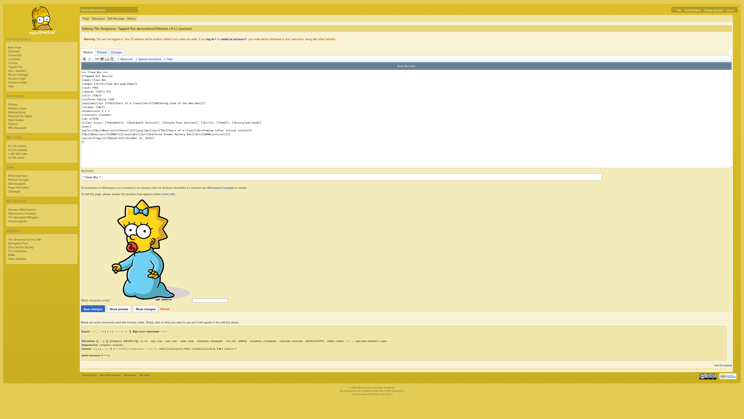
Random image (17, 82)
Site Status (144, 375)
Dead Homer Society (21, 247)
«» (151, 348)
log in (210, 39)
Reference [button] (106, 58)
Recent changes (18, 74)
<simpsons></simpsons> (111, 344)
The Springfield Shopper (23, 217)
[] (103, 341)
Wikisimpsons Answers (22, 213)
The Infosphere (17, 251)
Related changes (18, 180)
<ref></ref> (230, 341)
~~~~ (164, 331)
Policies (12, 104)
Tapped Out (15, 67)
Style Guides (16, 120)
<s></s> (144, 341)
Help (11, 86)
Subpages (14, 191)
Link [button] (96, 58)
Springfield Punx (18, 243)
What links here (17, 176)
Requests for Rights (20, 116)
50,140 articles (17, 146)
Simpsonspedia (17, 221)
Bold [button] (84, 58)
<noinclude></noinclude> (291, 341)
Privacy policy (89, 375)
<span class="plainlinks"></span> (371, 341)
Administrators (17, 112)
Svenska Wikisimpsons (22, 209)
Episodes (13, 51)
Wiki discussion (17, 128)
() (156, 348)
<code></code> (187, 341)
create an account (232, 39)
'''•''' (105, 355)
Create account (713, 10)
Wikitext (88, 52)
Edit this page (116, 18)
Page (86, 18)
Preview (102, 52)
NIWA (11, 255)
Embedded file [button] (101, 58)
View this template (723, 365)
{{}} (97, 341)
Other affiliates (17, 259)
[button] (165, 309)
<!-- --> (349, 341)
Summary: (87, 171)
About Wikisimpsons (110, 375)
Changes (116, 52)
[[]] (107, 341)
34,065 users (16, 157)
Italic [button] (89, 58)
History (131, 18)
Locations (14, 59)
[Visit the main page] (42, 29)
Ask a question (17, 71)
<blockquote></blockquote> (209, 341)
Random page (17, 78)
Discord (12, 124)
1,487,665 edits (17, 154)
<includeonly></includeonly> (263, 341)
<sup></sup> (156, 341)
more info (168, 194)
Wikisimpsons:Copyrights (220, 188)
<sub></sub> (171, 341)
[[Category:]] (116, 341)
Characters (15, 55)
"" (154, 348)
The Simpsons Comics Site (24, 239)
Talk (678, 10)
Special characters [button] (149, 59)
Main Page (14, 47)
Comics (12, 63)
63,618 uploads (17, 150)
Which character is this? (96, 300)
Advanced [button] (126, 59)
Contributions (692, 10)
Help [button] (169, 59)
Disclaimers (130, 375)
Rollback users (17, 108)
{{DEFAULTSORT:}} (314, 341)
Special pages (16, 183)
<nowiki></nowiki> (335, 341)
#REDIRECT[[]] (130, 341)
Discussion (98, 18)
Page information (18, 187)
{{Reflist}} (242, 341)
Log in (730, 10)
